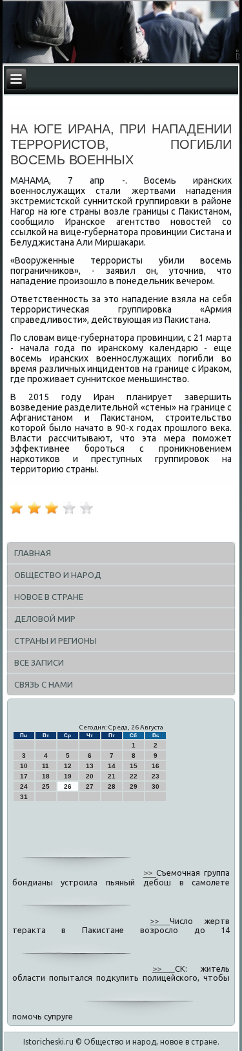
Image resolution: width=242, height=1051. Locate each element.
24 (24, 786)
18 (46, 776)
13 (90, 765)
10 (24, 765)
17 (24, 776)
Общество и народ (57, 574)
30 (155, 786)
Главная (32, 552)
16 (155, 765)
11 (45, 765)
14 (112, 765)
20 (90, 776)
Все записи (39, 662)
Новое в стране (48, 596)
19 (68, 776)
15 (133, 765)
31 (24, 796)
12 (68, 765)
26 (68, 786)
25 (46, 786)
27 (90, 786)
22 (133, 776)
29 (133, 786)
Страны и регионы (55, 640)
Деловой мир (45, 618)
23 (155, 776)
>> (149, 873)
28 (112, 786)
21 (112, 776)
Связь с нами (43, 684)
